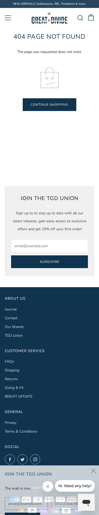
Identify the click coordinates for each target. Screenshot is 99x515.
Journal (11, 309)
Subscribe (49, 262)
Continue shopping (49, 105)
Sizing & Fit (14, 387)
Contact (11, 318)
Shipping (12, 370)
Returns (11, 378)
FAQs (9, 361)
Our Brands (14, 326)
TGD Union (14, 335)
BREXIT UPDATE (18, 396)
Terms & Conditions (21, 431)
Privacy (10, 422)
